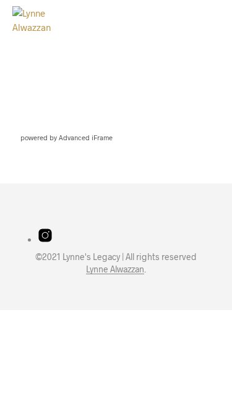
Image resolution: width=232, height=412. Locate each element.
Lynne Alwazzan (115, 269)
